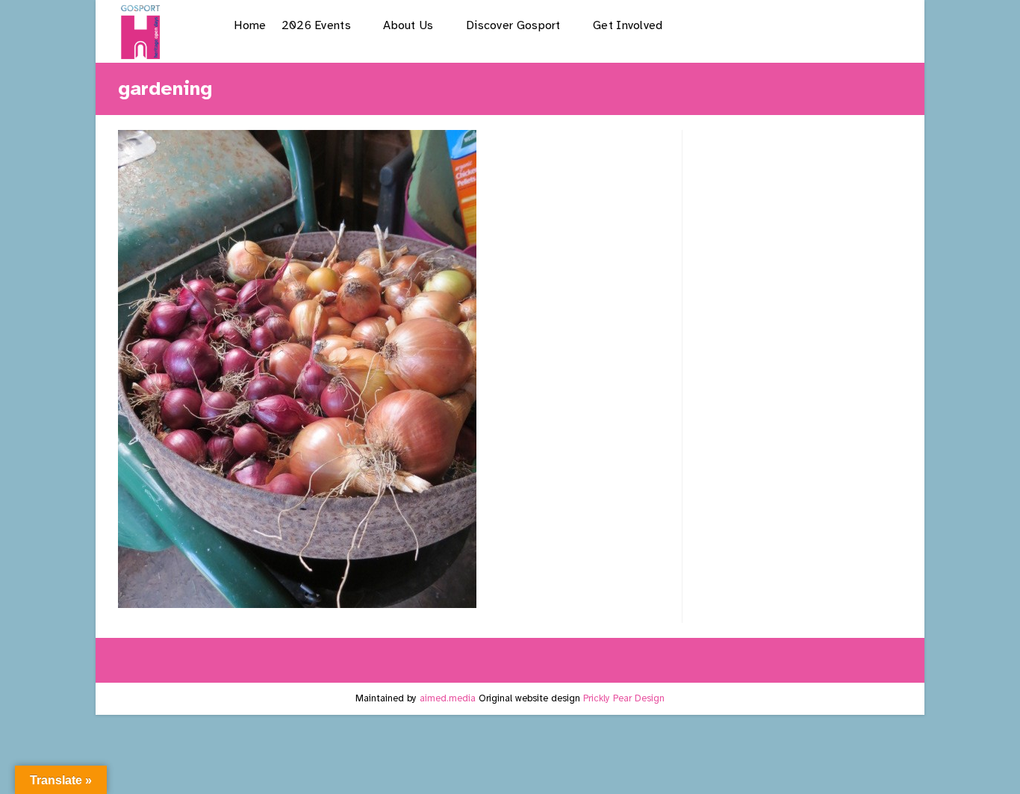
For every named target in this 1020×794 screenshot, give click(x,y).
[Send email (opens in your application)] (889, 25)
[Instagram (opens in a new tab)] (813, 25)
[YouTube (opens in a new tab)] (851, 25)
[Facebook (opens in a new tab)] (775, 25)
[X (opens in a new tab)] (737, 25)
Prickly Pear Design (624, 698)
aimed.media (448, 698)
